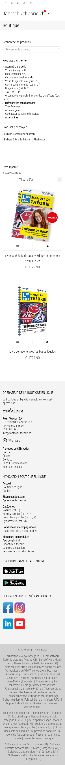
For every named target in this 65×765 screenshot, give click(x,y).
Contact (7, 459)
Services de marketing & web (19, 551)
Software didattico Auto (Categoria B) (26, 744)
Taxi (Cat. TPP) (12, 92)
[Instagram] (30, 3)
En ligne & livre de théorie (17, 139)
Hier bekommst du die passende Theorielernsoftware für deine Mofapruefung (32, 694)
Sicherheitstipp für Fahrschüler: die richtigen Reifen (31, 699)
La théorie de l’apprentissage (33, 732)
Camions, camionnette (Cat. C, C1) (22, 84)
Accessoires (11, 117)
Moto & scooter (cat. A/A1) (18, 514)
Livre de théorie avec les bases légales (32, 351)
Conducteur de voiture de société (22, 113)
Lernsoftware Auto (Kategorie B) (24, 656)
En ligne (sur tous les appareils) (20, 134)
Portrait (7, 452)
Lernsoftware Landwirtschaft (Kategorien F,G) (32, 663)
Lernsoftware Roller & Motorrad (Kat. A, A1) (31, 657)
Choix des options (17, 246)
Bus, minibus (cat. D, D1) (17, 88)
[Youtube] (24, 3)
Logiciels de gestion (14, 547)
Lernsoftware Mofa (50, 659)
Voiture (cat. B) (11, 510)
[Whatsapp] (12, 3)
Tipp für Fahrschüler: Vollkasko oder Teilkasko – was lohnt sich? (33, 705)
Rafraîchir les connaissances (20, 103)
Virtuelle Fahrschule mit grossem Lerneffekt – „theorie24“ (32, 679)
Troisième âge (12, 106)
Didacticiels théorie (13, 544)
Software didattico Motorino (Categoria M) (32, 751)
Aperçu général (11, 540)
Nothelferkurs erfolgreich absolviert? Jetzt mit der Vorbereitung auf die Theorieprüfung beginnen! (33, 668)
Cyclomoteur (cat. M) (15, 521)
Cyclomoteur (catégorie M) (18, 77)
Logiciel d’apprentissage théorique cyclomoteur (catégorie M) (32, 721)
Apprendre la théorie (15, 66)
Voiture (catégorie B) (15, 70)
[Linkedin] (18, 3)
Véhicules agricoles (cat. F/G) (19, 517)
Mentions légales (12, 467)
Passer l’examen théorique (38, 738)
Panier (6, 490)
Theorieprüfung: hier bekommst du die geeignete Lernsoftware (33, 683)
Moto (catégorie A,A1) (16, 73)
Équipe (6, 456)
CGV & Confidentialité (15, 463)
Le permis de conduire (43, 731)
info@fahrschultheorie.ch (17, 433)
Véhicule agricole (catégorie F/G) (22, 81)
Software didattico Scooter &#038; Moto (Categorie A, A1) (32, 746)
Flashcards (40, 139)
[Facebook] (6, 3)
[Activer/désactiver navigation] (58, 13)
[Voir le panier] (49, 12)
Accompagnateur (14, 110)
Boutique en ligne (12, 487)
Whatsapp (14, 440)
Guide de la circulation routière (20, 531)
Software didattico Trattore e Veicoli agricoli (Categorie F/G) (33, 757)
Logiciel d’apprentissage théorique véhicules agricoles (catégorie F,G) (32, 725)
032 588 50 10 (11, 429)
